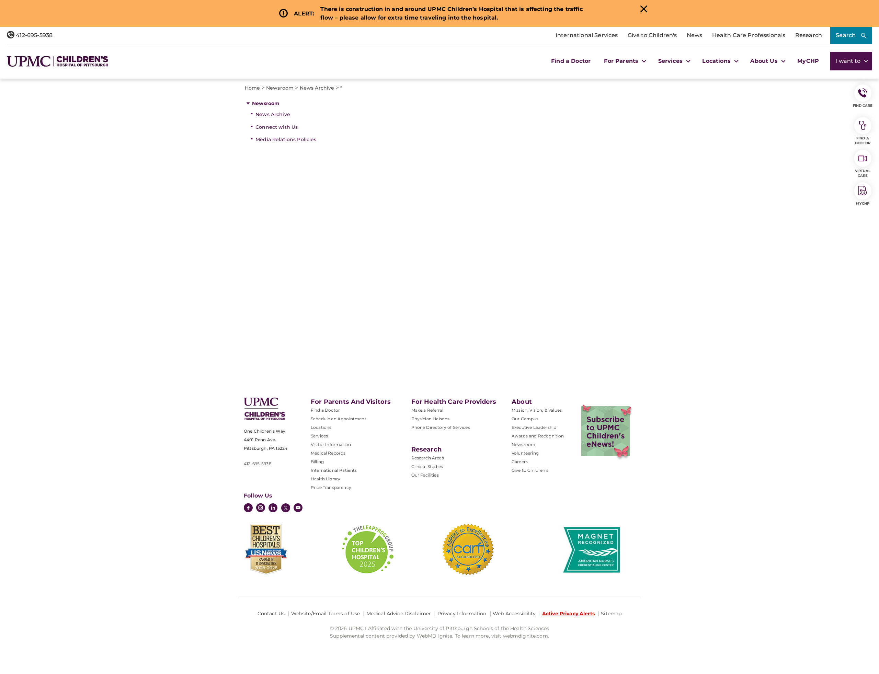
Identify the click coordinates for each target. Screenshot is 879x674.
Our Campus (525, 418)
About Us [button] (764, 61)
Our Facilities (425, 475)
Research (808, 35)
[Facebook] (248, 508)
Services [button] (671, 61)
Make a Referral (427, 410)
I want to (848, 61)
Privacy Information (462, 613)
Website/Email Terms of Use (325, 613)
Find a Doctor (571, 61)
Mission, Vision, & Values (537, 410)
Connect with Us (276, 127)
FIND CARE (863, 105)
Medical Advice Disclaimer (398, 613)
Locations (321, 427)
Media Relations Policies (285, 139)
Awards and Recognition (538, 435)
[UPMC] (57, 61)
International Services (587, 35)
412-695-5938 (33, 35)
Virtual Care (863, 173)
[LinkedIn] (273, 508)
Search (846, 35)
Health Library (325, 478)
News (695, 35)
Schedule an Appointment (338, 418)
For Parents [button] (622, 61)
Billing (317, 461)
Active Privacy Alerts (568, 613)
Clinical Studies (427, 466)
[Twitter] (285, 507)
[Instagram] (260, 508)
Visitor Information (331, 444)
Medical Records (328, 453)
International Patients (334, 470)
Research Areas (427, 457)
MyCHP (808, 61)
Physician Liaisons (430, 418)
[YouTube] (298, 508)
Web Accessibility (514, 613)
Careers (520, 461)
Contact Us (271, 613)
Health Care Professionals (749, 35)
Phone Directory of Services (440, 427)
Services (319, 435)
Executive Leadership (534, 427)
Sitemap (611, 613)
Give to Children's (652, 35)
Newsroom (265, 103)
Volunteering (525, 453)
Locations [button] (717, 61)
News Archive (272, 114)
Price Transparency (331, 487)
